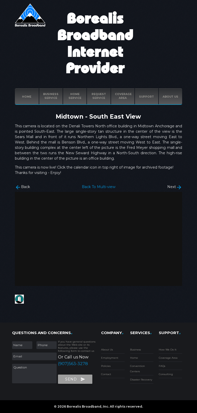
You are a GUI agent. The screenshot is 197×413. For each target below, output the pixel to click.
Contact (106, 374)
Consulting (166, 374)
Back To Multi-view (98, 186)
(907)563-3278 (73, 363)
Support (146, 96)
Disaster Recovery (141, 379)
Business (135, 349)
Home (26, 96)
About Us (107, 349)
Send (75, 379)
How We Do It (167, 349)
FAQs (162, 366)
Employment (109, 357)
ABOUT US (170, 96)
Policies (106, 366)
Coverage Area (168, 357)
